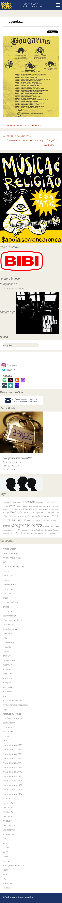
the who (30, 533)
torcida (6, 856)
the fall (55, 530)
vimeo (5, 874)
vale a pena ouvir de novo (14, 865)
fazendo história (10, 629)
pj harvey (42, 520)
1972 (5, 562)
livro (4, 696)
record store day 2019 (12, 771)
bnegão (21, 502)
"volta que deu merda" (12, 557)
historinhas (8, 664)
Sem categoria (9, 829)
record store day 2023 (12, 789)
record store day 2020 (12, 776)
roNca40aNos (9, 825)
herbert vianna (48, 509)
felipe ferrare (8, 633)
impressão (7, 673)
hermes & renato (10, 660)
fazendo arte (8, 624)
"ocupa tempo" (9, 548)
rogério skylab (35, 530)
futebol (6, 651)
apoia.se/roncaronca (32, 6)
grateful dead (37, 509)
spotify (6, 852)
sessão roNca (8, 834)
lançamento (8, 691)
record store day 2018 (12, 767)
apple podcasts (9, 584)
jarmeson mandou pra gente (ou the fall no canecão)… (33, 142)
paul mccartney (32, 520)
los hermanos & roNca (12, 700)
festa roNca (28, 509)
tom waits (38, 533)
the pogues (6, 533)
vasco (5, 869)
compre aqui (7, 312)
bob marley (40, 502)
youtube (6, 887)
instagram (7, 678)
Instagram (12, 365)
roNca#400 (8, 807)
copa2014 (7, 611)
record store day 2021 (12, 780)
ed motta (9, 509)
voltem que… (8, 883)
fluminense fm (9, 642)
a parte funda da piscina (13, 566)
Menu (58, 5)
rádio (5, 740)
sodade (6, 847)
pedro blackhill (9, 722)
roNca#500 (8, 812)
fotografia (7, 647)
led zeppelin (31, 512)
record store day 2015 (12, 754)
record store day (48, 526)
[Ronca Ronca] (6, 5)
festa (5, 638)
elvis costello (18, 509)
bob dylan (30, 501)
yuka (54, 533)
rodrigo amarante (22, 530)
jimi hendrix (12, 512)
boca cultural (8, 593)
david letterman (9, 615)
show (5, 843)
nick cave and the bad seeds (39, 516)
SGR (4, 838)
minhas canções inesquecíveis (15, 705)
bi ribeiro (16, 502)
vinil (4, 878)
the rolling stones (18, 532)
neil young (14, 516)
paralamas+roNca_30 (12, 718)
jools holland (8, 687)
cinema (6, 606)
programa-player (10, 731)
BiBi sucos (7, 501)
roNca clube (8, 803)
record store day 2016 (12, 758)
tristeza (6, 861)
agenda (37, 125)
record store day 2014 (12, 749)
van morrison (47, 533)
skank (43, 530)
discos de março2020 (12, 620)
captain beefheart (10, 602)
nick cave (23, 516)
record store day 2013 (12, 745)
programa (7, 525)
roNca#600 (8, 816)
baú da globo (9, 589)
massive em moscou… (18, 136)
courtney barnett (22, 506)
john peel (22, 512)
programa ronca (27, 525)
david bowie (45, 506)
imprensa (7, 669)
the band (48, 530)
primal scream (51, 520)
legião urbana (41, 512)
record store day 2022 (12, 785)
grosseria (7, 655)
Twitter (10, 370)
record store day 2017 (12, 762)
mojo (5, 709)
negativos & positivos (12, 713)
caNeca (11, 505)
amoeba (6, 580)
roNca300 (7, 820)
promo (6, 736)
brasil (5, 597)
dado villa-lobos (34, 506)
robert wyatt (11, 530)
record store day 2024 (12, 794)
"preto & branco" (10, 553)
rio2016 (6, 798)
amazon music (9, 575)
